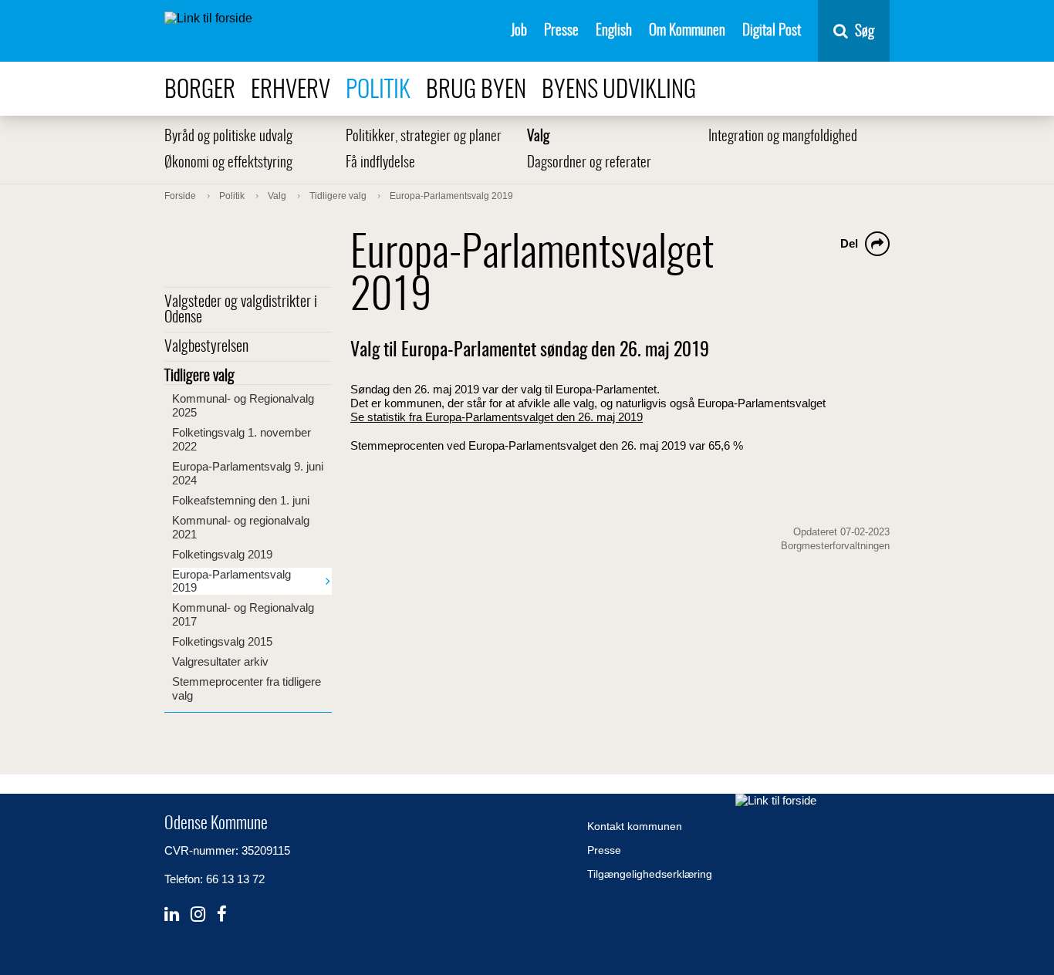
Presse (561, 31)
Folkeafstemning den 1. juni (240, 500)
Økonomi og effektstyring (228, 163)
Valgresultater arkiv (220, 661)
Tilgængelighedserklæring (649, 874)
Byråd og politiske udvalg (228, 137)
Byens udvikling (619, 91)
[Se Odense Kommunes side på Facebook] (222, 914)
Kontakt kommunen (634, 826)
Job (519, 31)
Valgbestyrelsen (206, 347)
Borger (199, 91)
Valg (538, 137)
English (614, 31)
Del (849, 243)
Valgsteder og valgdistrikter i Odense (240, 310)
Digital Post (771, 31)
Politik (378, 91)
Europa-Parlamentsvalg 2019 (231, 581)
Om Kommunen (687, 31)
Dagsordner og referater (589, 163)
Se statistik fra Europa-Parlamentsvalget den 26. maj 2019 (496, 416)
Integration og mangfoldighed (782, 137)
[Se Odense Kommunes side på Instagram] (198, 914)
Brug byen (476, 91)
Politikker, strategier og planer (424, 137)
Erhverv (290, 91)
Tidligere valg (199, 376)
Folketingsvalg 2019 (222, 554)
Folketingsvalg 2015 (222, 641)
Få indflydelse (380, 163)
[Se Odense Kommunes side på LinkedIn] (171, 914)
